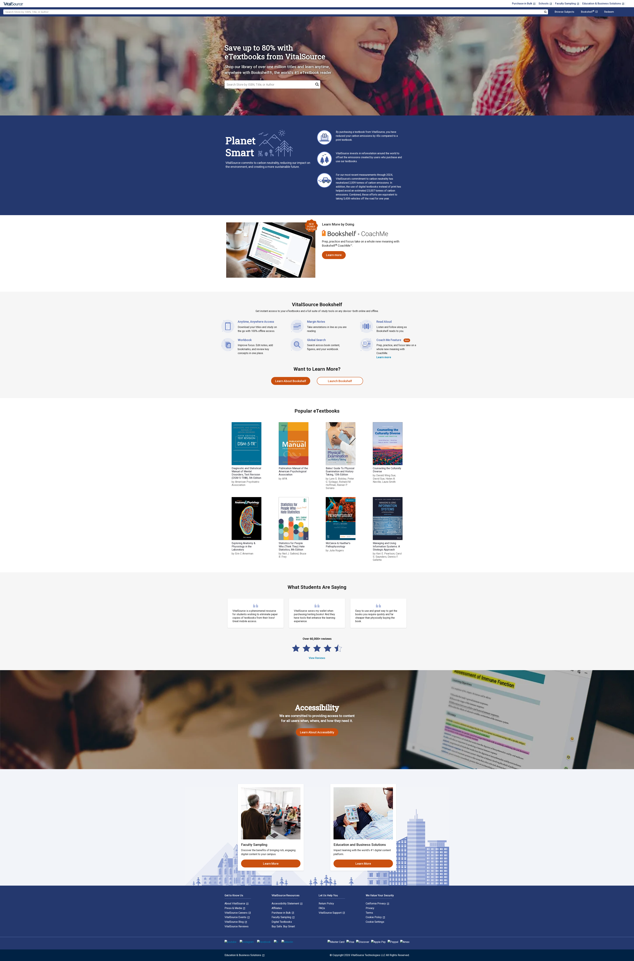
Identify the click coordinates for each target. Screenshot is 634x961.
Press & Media (234, 908)
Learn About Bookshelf (290, 381)
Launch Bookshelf (340, 381)
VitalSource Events (236, 917)
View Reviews (317, 658)
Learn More (271, 863)
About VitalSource (235, 903)
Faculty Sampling (566, 3)
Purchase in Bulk (522, 3)
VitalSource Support (330, 912)
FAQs (322, 908)
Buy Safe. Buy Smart (283, 926)
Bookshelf (587, 12)
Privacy (370, 908)
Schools (544, 3)
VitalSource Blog (234, 921)
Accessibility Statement (286, 903)
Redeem (609, 12)
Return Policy (326, 903)
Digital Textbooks (282, 921)
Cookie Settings (375, 921)
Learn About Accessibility (317, 732)
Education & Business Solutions (602, 3)
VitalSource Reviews (236, 926)
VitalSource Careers (236, 912)
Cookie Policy (374, 917)
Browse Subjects (564, 12)
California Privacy (376, 903)
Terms (369, 912)
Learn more (336, 256)
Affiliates (277, 908)
